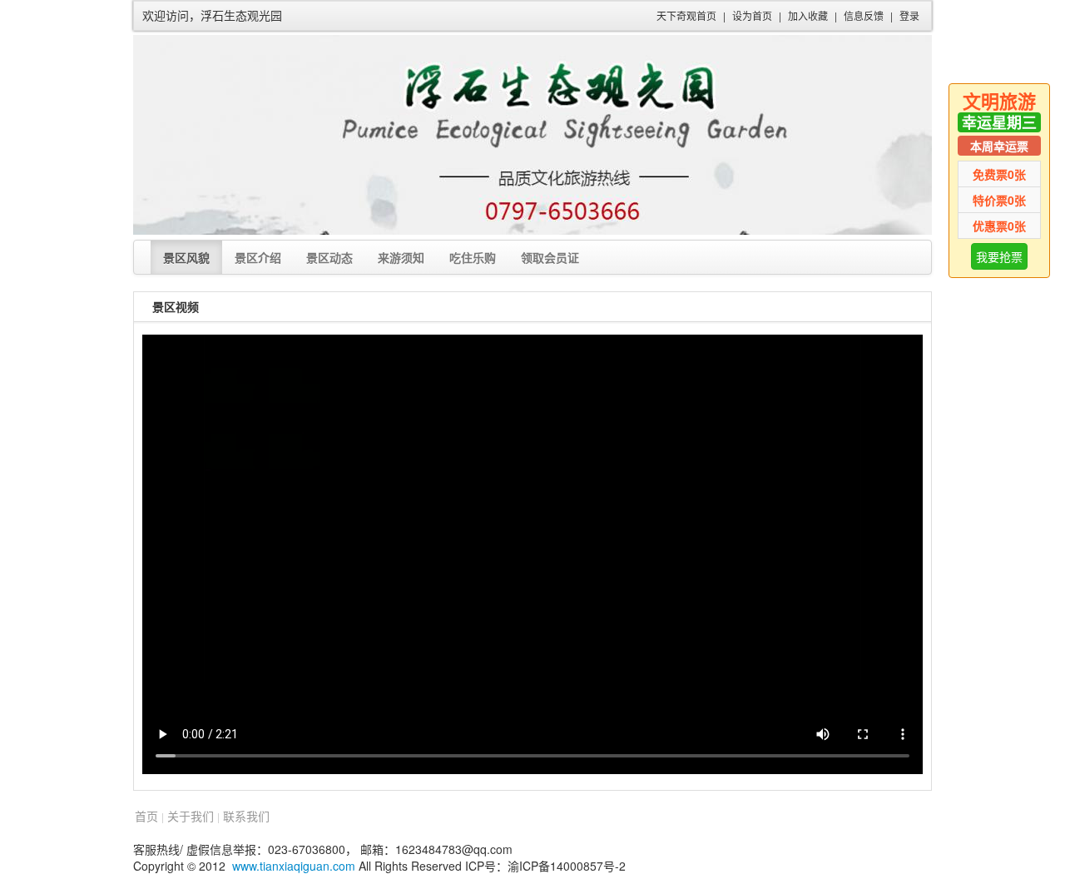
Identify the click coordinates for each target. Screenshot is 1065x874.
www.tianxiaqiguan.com (293, 865)
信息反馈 (864, 15)
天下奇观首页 (686, 15)
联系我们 (246, 815)
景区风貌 (186, 257)
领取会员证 (550, 257)
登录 (909, 15)
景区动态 (329, 257)
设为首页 (752, 15)
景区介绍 (258, 257)
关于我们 (190, 815)
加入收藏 (808, 15)
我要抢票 (999, 256)
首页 (146, 815)
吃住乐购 (472, 257)
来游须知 (401, 257)
